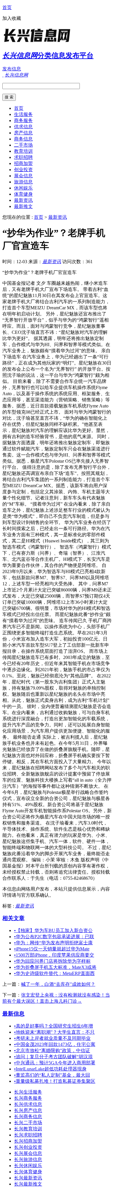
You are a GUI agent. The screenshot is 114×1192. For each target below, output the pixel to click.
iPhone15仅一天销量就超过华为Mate (51, 948)
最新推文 (23, 206)
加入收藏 (11, 18)
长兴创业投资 (28, 1147)
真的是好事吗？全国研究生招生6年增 (53, 1025)
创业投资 (23, 169)
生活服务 (23, 114)
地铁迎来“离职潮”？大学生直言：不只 (54, 1032)
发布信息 (11, 68)
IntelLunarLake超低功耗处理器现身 (50, 1068)
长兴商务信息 (28, 1116)
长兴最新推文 (28, 1183)
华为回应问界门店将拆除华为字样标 (52, 961)
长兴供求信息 (28, 1104)
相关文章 (13, 918)
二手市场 (23, 145)
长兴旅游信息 (28, 1159)
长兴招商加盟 (28, 1141)
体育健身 (23, 194)
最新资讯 (23, 200)
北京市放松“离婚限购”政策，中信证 (52, 1050)
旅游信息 (23, 181)
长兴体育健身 (28, 1171)
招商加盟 (23, 163)
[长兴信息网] (38, 42)
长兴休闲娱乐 (28, 1165)
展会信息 (23, 175)
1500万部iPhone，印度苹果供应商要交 (54, 954)
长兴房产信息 (28, 1110)
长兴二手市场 (28, 1122)
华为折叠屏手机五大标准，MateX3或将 (55, 967)
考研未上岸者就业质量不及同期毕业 (52, 1038)
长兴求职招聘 (28, 1134)
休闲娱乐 (23, 187)
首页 (7, 7)
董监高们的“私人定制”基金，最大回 (52, 1075)
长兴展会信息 (28, 1153)
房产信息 (23, 132)
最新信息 (13, 1014)
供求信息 (23, 126)
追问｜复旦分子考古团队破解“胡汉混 (53, 1056)
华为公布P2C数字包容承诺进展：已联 (54, 936)
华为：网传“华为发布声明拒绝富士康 (53, 942)
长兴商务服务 (28, 1098)
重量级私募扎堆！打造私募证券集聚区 (54, 1081)
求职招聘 (23, 157)
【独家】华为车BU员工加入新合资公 (53, 930)
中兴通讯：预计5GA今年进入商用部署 (54, 1062)
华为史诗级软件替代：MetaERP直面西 (54, 973)
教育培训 (23, 151)
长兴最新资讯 (28, 1177)
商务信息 (23, 138)
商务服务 (23, 120)
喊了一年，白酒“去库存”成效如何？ (58, 984)
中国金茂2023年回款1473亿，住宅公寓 (54, 1044)
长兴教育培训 (28, 1128)
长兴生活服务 (28, 1091)
